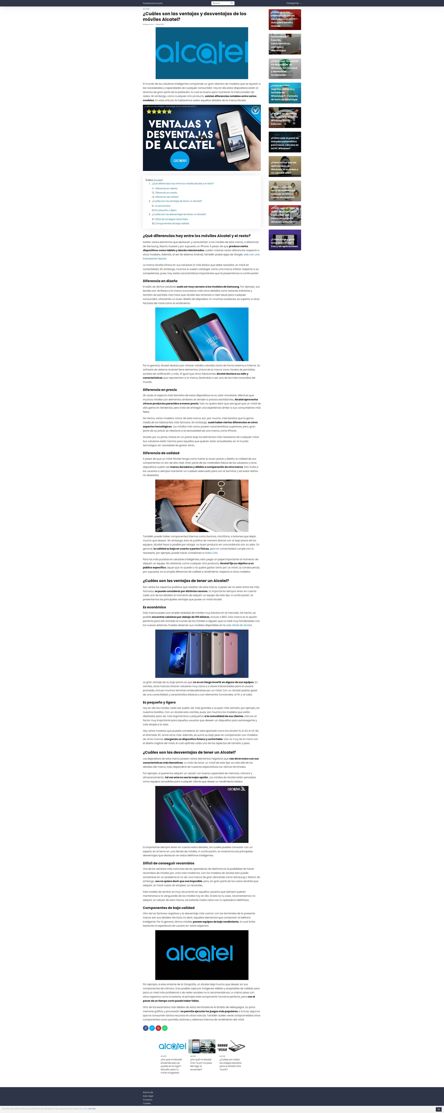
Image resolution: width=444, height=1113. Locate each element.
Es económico (162, 206)
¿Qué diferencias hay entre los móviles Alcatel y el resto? (183, 183)
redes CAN (211, 553)
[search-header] (231, 3)
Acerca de (148, 1092)
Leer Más (92, 1108)
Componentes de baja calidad (172, 223)
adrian (152, 24)
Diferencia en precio (166, 192)
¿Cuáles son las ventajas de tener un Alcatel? (177, 201)
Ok (439, 1109)
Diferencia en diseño (166, 188)
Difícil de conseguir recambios (171, 219)
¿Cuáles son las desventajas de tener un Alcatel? (179, 214)
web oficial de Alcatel (239, 625)
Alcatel (146, 9)
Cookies (147, 1103)
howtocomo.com (153, 3)
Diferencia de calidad (167, 197)
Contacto (147, 1099)
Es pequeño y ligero (166, 210)
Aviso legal (148, 1096)
